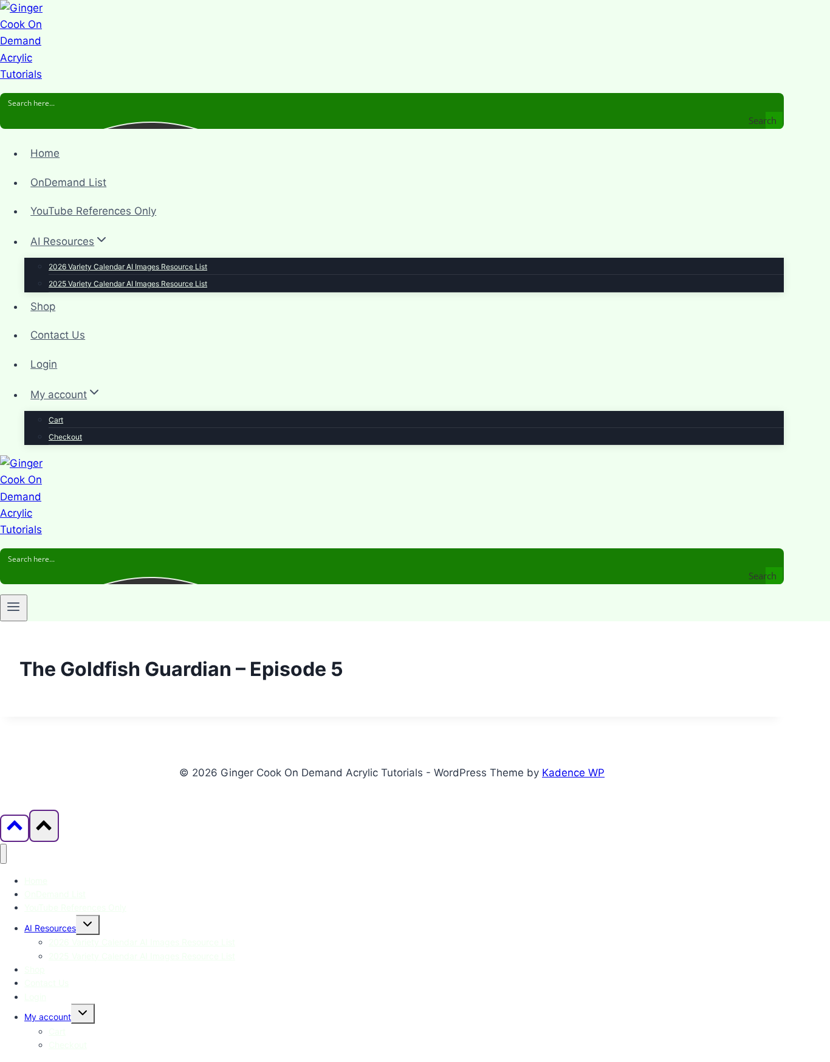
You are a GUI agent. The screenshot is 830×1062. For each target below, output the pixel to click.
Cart (56, 419)
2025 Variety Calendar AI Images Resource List (128, 283)
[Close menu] (3, 854)
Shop (42, 306)
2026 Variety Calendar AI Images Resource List (128, 266)
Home (45, 153)
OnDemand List (68, 182)
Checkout (65, 436)
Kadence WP (573, 773)
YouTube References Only (93, 211)
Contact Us (57, 335)
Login (43, 364)
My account (47, 1017)
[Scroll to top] (14, 828)
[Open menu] (13, 608)
